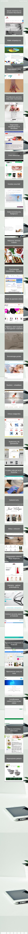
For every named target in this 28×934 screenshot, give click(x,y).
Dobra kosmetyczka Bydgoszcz (14, 213)
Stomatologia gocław (14, 356)
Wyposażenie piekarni (14, 758)
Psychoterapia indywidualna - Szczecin (14, 270)
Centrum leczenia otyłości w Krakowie (14, 615)
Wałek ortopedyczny (14, 40)
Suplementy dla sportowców (14, 442)
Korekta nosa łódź (14, 184)
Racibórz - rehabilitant (14, 385)
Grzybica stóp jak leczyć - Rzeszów (14, 471)
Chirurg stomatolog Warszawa (14, 730)
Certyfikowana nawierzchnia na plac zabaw (14, 701)
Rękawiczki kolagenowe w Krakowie (14, 643)
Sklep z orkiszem (14, 529)
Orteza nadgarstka (14, 414)
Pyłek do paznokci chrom (14, 299)
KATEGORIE (4, 1)
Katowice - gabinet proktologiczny (14, 586)
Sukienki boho (14, 500)
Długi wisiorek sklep (14, 69)
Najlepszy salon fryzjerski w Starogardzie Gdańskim (14, 327)
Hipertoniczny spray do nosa (14, 672)
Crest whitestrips (14, 155)
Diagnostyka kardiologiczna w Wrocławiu (14, 126)
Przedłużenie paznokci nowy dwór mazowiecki (14, 98)
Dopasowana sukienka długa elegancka (14, 557)
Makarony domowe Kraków (14, 241)
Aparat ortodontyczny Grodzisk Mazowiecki (14, 11)
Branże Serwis (23, 1)
